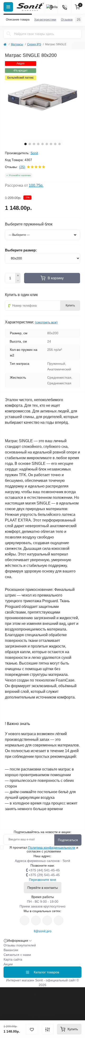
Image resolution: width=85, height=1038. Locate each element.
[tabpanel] (42, 98)
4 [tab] (38, 144)
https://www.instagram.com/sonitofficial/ (36, 920)
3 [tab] (34, 144)
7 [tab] (51, 144)
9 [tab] (59, 144)
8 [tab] (55, 144)
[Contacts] (64, 7)
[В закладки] (32, 1029)
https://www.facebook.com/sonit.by (24, 920)
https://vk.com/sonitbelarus (47, 920)
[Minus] (18, 281)
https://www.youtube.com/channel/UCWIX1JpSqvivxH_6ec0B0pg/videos (58, 920)
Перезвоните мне (42, 879)
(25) (22, 167)
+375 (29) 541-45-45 (44, 875)
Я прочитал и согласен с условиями (43, 849)
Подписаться (68, 840)
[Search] (9, 33)
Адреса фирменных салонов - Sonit (42, 861)
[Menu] (8, 7)
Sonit (34, 153)
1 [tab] (25, 144)
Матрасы (17, 44)
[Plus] (18, 275)
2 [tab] (30, 144)
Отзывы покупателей (20, 945)
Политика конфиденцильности (51, 847)
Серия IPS (34, 44)
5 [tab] (42, 144)
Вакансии (11, 950)
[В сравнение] (47, 1029)
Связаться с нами (17, 955)
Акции (8, 964)
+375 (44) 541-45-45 (44, 870)
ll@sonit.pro (42, 931)
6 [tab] (47, 144)
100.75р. (36, 185)
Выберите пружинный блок (28, 224)
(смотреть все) (46, 322)
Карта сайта (13, 959)
